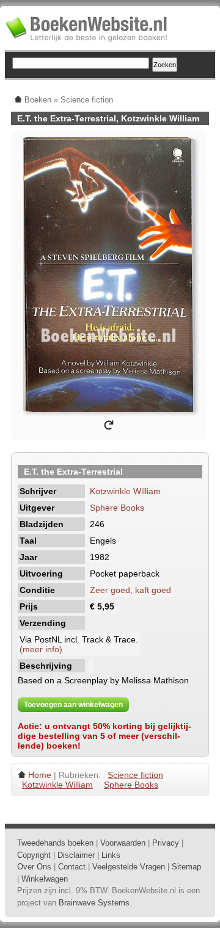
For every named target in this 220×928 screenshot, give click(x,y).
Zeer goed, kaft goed (130, 590)
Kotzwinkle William (125, 491)
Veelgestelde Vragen (128, 866)
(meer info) (41, 649)
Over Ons (34, 866)
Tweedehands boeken (55, 842)
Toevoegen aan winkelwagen (73, 704)
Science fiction (135, 775)
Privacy (165, 842)
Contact (72, 866)
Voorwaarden (122, 842)
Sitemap (186, 866)
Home (39, 775)
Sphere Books (117, 508)
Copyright (34, 855)
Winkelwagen (44, 878)
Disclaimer (76, 855)
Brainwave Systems (94, 902)
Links (110, 855)
